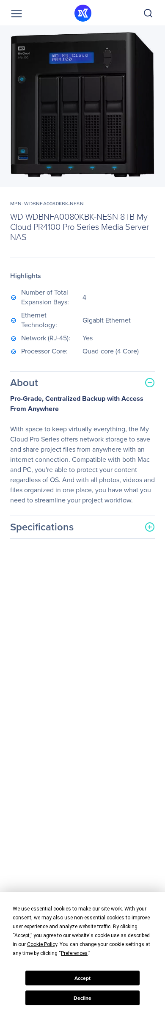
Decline (82, 998)
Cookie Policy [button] (42, 944)
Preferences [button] (74, 953)
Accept (82, 978)
